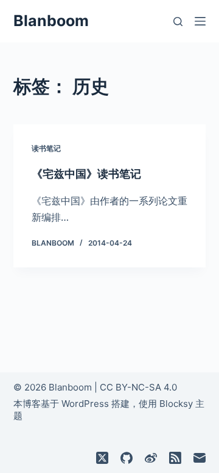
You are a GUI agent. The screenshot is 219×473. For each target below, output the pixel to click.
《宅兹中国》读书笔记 (86, 173)
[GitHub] (126, 458)
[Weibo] (151, 458)
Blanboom (51, 21)
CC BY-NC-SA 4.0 (138, 387)
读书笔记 (46, 148)
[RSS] (175, 458)
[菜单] (200, 21)
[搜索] (177, 21)
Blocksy (176, 403)
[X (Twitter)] (102, 458)
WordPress (85, 403)
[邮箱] (199, 458)
